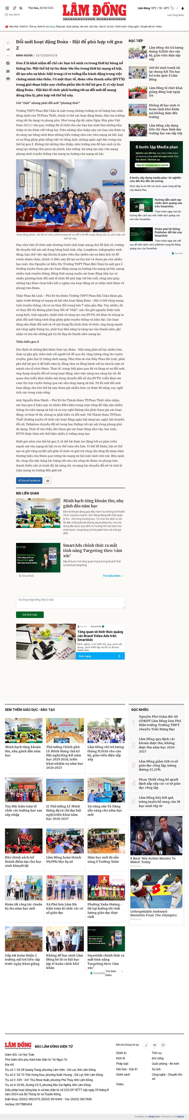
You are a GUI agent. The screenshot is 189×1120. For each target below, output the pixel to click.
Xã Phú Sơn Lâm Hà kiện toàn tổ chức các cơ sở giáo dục (64, 908)
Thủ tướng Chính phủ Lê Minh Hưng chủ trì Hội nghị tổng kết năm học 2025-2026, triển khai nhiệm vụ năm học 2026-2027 (64, 757)
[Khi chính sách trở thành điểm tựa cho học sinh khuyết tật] (23, 841)
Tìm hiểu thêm (111, 575)
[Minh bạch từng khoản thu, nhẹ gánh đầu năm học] (38, 513)
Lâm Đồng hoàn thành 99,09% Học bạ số (63, 859)
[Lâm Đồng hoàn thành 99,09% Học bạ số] (65, 841)
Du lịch (110, 26)
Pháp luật (60, 26)
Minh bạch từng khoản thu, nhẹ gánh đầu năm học (93, 503)
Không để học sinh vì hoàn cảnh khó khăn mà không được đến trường (164, 111)
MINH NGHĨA (24, 55)
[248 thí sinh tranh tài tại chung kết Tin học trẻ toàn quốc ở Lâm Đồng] (138, 72)
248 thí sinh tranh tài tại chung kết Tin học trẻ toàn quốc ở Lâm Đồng (164, 73)
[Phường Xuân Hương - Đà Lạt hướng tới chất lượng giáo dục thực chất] (106, 887)
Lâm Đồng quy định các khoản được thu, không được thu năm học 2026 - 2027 (158, 745)
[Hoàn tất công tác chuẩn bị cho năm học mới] (23, 887)
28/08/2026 (41, 7)
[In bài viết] (8, 79)
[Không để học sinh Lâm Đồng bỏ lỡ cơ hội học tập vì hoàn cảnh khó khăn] (65, 938)
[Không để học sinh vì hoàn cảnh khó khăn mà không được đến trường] (138, 110)
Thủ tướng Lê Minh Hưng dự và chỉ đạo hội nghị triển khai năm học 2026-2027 (63, 812)
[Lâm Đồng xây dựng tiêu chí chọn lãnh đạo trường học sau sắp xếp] (138, 130)
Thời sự (33, 26)
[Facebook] (163, 1045)
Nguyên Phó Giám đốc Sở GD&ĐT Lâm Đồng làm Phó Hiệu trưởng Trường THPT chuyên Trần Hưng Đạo (160, 723)
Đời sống (50, 26)
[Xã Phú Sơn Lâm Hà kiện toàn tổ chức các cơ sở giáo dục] (65, 887)
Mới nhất (13, 26)
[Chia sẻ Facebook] (8, 63)
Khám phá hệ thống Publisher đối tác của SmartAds (168, 232)
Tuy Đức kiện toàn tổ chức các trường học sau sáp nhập (23, 810)
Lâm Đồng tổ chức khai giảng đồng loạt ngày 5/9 (166, 91)
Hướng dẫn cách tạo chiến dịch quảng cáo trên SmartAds (168, 203)
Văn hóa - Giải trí (97, 26)
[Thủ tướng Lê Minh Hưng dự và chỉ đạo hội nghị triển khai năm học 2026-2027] (65, 790)
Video (159, 26)
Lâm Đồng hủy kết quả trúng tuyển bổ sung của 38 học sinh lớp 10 (159, 802)
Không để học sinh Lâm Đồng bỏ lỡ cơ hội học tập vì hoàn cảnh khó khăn (64, 962)
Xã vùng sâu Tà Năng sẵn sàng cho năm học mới (104, 810)
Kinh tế (41, 26)
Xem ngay (85, 656)
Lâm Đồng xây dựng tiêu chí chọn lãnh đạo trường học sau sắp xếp (165, 129)
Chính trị (23, 26)
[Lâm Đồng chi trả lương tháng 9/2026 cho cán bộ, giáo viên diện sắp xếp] (138, 52)
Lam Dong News (175, 15)
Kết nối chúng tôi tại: (127, 1044)
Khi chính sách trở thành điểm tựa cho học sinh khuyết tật (23, 861)
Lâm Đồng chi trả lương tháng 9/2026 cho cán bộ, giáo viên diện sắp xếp (166, 53)
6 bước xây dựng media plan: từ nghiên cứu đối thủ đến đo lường (155, 179)
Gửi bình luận (30, 614)
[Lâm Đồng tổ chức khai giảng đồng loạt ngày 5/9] (138, 92)
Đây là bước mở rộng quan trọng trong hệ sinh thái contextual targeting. (92, 563)
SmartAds (28, 575)
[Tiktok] (146, 1045)
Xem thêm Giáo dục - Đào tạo (30, 710)
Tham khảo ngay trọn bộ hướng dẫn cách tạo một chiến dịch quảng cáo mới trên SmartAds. (155, 215)
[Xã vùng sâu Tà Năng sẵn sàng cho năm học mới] (106, 790)
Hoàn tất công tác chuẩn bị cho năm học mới (23, 906)
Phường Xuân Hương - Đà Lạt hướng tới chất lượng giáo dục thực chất (104, 910)
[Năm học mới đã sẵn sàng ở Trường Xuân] (106, 841)
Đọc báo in (14, 14)
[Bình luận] (8, 71)
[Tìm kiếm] (20, 8)
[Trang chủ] (7, 26)
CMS (154, 1117)
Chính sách (121, 26)
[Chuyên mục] (7, 8)
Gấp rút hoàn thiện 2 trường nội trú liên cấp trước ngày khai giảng (22, 960)
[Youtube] (154, 1045)
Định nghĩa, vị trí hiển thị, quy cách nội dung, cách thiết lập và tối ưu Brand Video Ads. (99, 647)
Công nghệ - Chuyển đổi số (141, 26)
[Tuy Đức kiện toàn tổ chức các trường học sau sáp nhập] (23, 790)
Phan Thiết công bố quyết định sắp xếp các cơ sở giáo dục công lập (160, 784)
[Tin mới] (14, 8)
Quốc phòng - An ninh (77, 26)
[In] (47, 480)
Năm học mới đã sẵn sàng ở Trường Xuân (103, 859)
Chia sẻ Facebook (30, 480)
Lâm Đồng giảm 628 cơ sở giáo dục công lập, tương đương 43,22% (158, 765)
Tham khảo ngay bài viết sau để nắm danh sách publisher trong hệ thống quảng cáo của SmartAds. (155, 244)
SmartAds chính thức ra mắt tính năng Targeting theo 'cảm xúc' (92, 550)
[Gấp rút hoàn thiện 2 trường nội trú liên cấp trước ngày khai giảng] (23, 938)
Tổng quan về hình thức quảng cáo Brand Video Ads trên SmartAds (100, 636)
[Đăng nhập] (182, 8)
